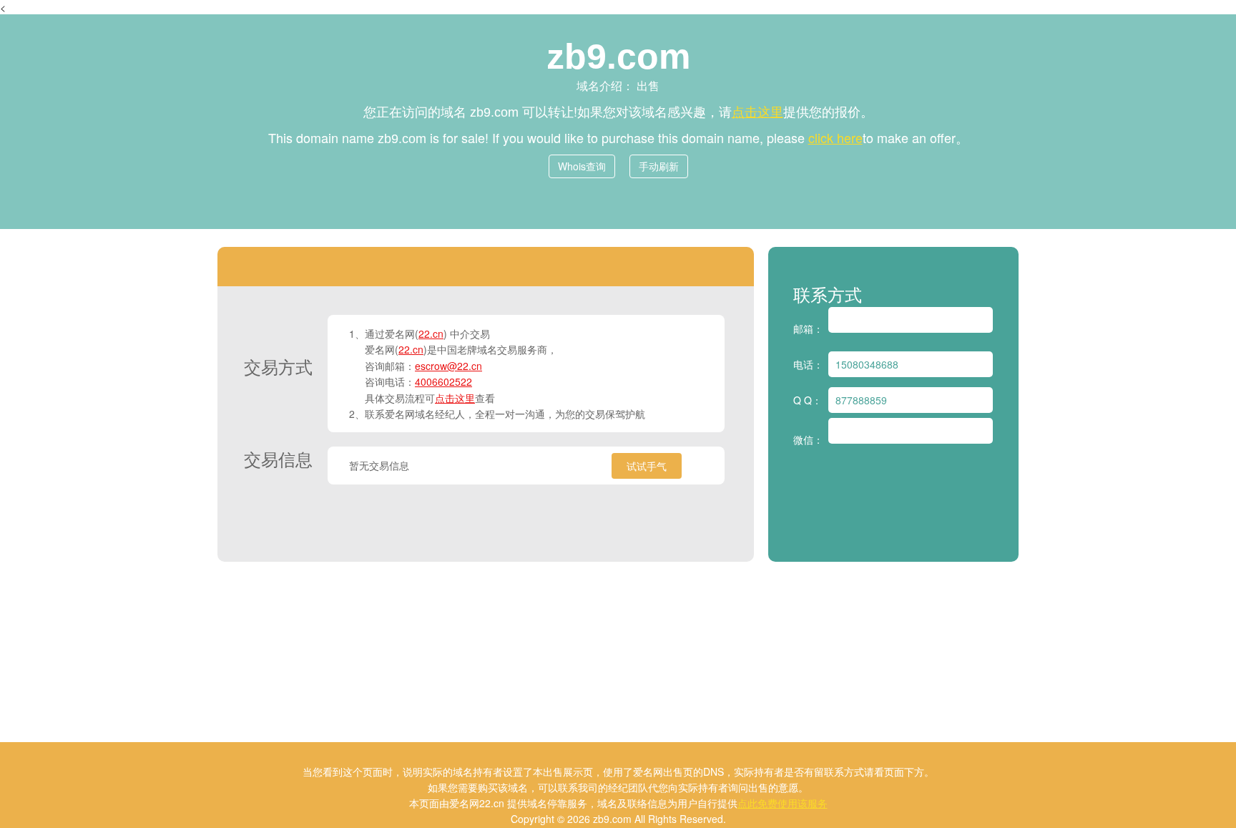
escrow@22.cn (448, 366)
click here (835, 137)
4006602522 (443, 381)
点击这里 (757, 111)
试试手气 (647, 466)
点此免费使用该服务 (782, 803)
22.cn (430, 333)
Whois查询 (582, 166)
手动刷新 (659, 166)
